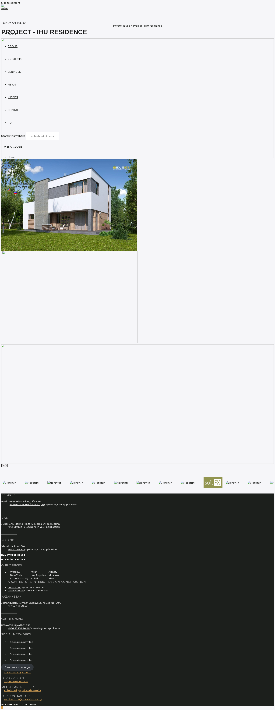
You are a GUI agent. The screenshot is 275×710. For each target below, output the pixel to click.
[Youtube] (9, 654)
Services (13, 166)
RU (9, 178)
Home (11, 157)
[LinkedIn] (9, 648)
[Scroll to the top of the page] (2, 707)
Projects (13, 163)
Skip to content (10, 2)
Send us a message (17, 667)
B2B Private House (13, 559)
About (11, 160)
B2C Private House (13, 554)
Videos (12, 172)
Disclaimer (14, 587)
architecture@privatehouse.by (23, 699)
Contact (12, 175)
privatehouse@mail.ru (17, 672)
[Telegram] (9, 660)
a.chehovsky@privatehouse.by (22, 690)
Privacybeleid (16, 590)
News (11, 169)
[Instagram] (9, 641)
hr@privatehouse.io (16, 681)
